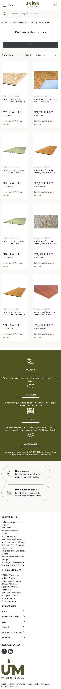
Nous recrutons (8, 598)
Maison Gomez (8, 578)
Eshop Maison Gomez (11, 581)
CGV (15, 686)
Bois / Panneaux (8, 536)
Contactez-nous (8, 601)
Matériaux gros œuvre (11, 522)
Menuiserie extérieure (11, 539)
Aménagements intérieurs (13, 542)
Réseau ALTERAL (9, 584)
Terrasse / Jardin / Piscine (12, 565)
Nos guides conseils (10, 595)
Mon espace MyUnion (11, 592)
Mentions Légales (33, 684)
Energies (5, 559)
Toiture (4, 525)
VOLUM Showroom (10, 575)
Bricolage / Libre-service (12, 562)
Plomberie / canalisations (12, 556)
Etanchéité (6, 527)
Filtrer (30, 44)
